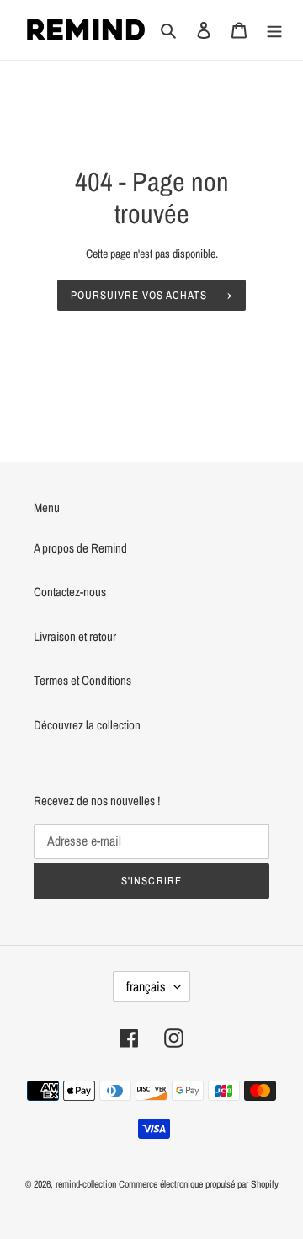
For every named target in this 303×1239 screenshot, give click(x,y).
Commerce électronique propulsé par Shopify (199, 1184)
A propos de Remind (80, 548)
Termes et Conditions (82, 680)
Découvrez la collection (87, 725)
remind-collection (86, 1184)
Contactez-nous (70, 592)
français (146, 986)
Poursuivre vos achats (139, 295)
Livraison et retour (75, 636)
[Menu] (274, 30)
